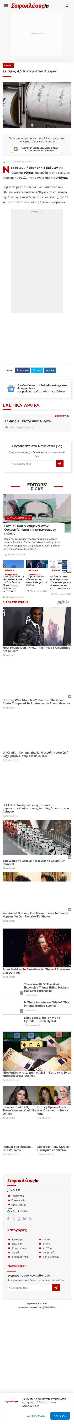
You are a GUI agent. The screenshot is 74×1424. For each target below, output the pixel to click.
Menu (6, 5)
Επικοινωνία (18, 1200)
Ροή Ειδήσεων (51, 1256)
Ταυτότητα (17, 1196)
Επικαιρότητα (62, 416)
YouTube (19, 1218)
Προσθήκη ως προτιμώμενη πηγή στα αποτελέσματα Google (40, 149)
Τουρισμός (49, 1252)
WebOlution (49, 1307)
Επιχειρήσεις (19, 1248)
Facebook (9, 1218)
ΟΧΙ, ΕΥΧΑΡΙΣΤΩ (36, 1415)
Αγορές (16, 1252)
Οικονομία (18, 1239)
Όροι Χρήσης (18, 1204)
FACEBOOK (24, 370)
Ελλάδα (8, 65)
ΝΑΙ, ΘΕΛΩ (60, 1415)
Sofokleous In (30, 6)
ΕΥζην (46, 1243)
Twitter (14, 1218)
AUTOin (47, 1248)
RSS (29, 1218)
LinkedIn (24, 1218)
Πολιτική (17, 1243)
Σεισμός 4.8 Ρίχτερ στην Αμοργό (28, 421)
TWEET (39, 370)
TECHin (47, 1239)
